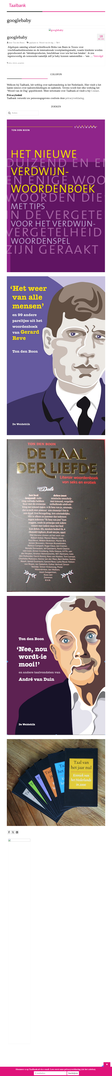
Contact (95, 90)
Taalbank (17, 5)
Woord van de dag (46, 43)
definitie (15, 63)
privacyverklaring (74, 98)
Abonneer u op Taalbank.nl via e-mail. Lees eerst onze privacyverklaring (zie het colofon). (55, 1069)
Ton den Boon (18, 43)
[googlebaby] (56, 29)
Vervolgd (98, 56)
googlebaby (21, 63)
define (10, 63)
